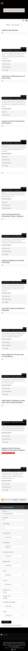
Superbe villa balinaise (10, 30)
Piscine (4, 611)
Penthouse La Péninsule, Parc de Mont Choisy (13, 77)
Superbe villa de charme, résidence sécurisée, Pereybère (13, 449)
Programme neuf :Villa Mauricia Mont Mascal (13, 122)
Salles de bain (6, 561)
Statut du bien (6, 533)
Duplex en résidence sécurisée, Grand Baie (13, 261)
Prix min (5, 571)
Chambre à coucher (8, 552)
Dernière (22, 499)
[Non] (26, 645)
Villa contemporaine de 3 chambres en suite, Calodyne (12, 215)
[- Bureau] (14, 547)
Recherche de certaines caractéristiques (12, 625)
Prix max (5, 580)
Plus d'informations (6, 61)
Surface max (7, 596)
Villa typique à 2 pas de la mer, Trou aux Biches (13, 355)
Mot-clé (5, 511)
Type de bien (6, 542)
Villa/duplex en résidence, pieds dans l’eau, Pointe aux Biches (13, 402)
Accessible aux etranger (9, 602)
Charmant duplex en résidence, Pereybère (13, 309)
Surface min (7, 590)
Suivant (15, 499)
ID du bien (5, 517)
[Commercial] (14, 546)
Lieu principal (6, 523)
